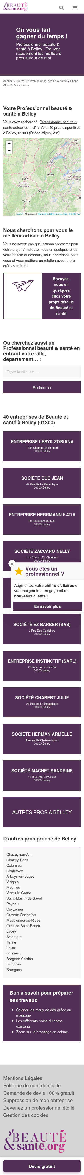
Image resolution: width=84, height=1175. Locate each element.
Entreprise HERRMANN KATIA (42, 514)
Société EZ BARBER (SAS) (42, 624)
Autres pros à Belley (42, 812)
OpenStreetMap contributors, (53, 214)
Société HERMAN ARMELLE (42, 734)
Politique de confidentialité (32, 1085)
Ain (16, 85)
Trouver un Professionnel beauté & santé (41, 81)
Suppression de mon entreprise (38, 1100)
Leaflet (19, 214)
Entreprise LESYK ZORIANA (42, 441)
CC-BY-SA (74, 214)
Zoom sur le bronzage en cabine (42, 1031)
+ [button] (9, 143)
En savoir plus (47, 606)
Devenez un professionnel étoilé (39, 1107)
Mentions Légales (22, 1077)
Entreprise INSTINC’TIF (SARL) (42, 661)
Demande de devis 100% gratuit (38, 1092)
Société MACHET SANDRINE (42, 770)
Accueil (7, 81)
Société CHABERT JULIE (42, 697)
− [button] (9, 150)
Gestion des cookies (25, 1114)
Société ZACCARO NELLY (42, 551)
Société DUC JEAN (42, 478)
